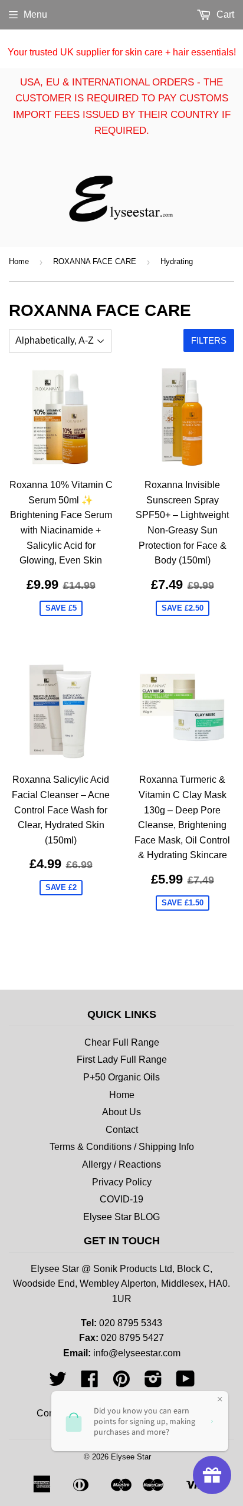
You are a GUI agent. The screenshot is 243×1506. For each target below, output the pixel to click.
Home (19, 261)
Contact (122, 1130)
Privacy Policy (122, 1182)
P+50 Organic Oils (121, 1077)
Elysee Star (131, 1456)
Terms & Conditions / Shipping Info (122, 1147)
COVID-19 (121, 1199)
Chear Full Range (121, 1042)
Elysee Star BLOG (121, 1217)
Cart (224, 14)
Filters (208, 340)
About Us (121, 1112)
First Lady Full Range (122, 1059)
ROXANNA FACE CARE (94, 261)
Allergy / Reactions (121, 1164)
